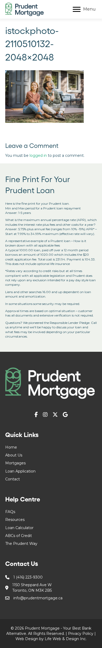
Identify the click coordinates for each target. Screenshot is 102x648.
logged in (38, 155)
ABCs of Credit (18, 535)
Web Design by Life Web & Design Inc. (51, 638)
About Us (13, 455)
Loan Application (20, 471)
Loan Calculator (19, 527)
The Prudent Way (21, 543)
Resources (15, 519)
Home (11, 447)
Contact (12, 479)
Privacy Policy (80, 633)
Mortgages (15, 463)
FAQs (10, 511)
